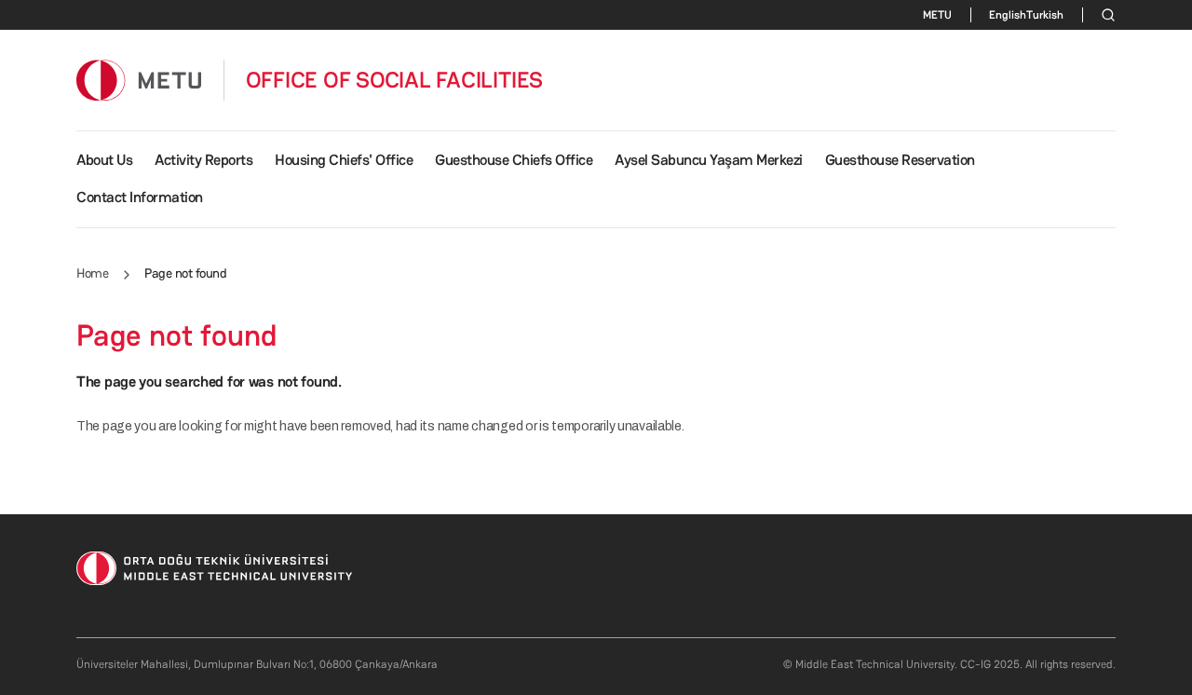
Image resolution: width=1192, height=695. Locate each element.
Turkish (1044, 14)
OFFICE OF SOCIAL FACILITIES (395, 80)
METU (937, 14)
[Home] (138, 80)
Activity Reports (203, 160)
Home (92, 273)
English (1007, 14)
